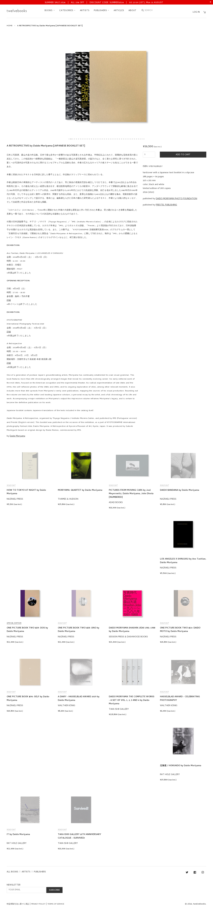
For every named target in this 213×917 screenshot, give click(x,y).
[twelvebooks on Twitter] (187, 873)
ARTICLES (119, 10)
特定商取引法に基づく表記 (18, 904)
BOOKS (49, 10)
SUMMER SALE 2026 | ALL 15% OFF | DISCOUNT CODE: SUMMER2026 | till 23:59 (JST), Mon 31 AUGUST (104, 3)
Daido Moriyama (17, 436)
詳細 (9, 300)
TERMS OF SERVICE (55, 904)
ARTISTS (85, 10)
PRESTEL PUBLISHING (166, 205)
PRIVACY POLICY (38, 904)
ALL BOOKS (12, 872)
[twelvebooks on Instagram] (202, 873)
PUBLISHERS (101, 10)
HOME (9, 25)
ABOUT (132, 10)
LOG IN (196, 12)
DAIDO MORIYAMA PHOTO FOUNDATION (176, 199)
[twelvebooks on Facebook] (195, 873)
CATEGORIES (66, 10)
